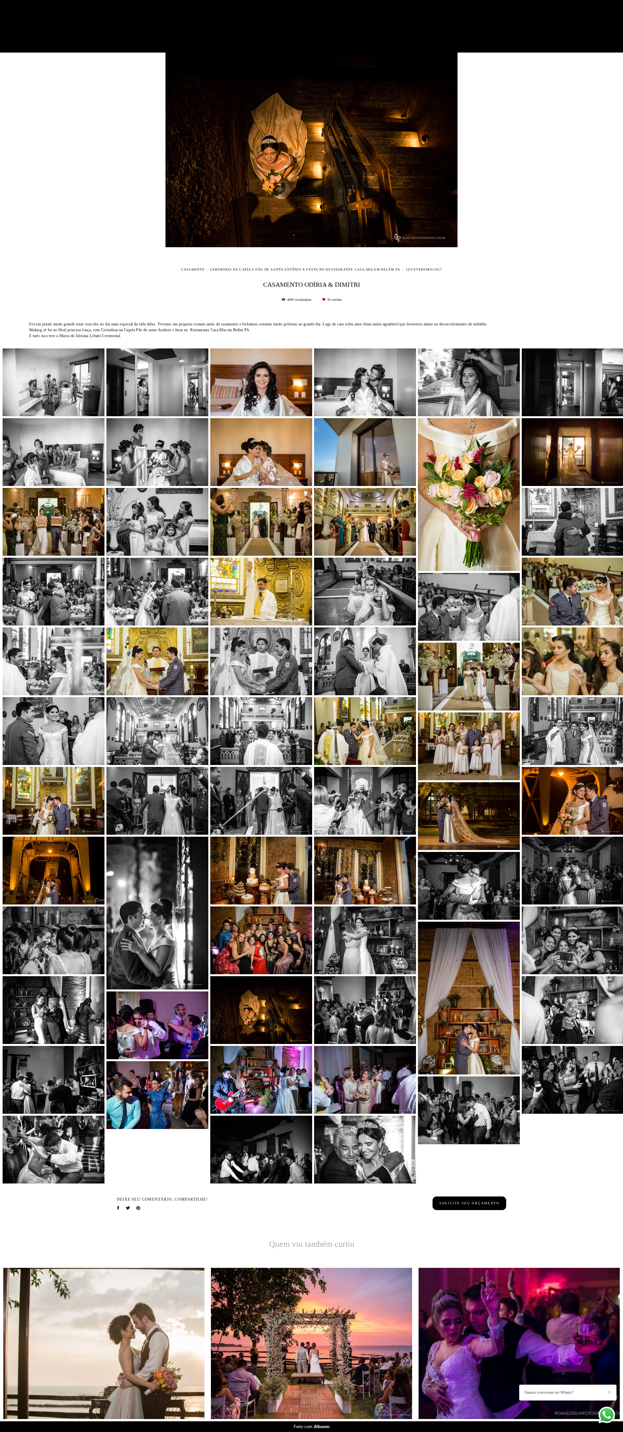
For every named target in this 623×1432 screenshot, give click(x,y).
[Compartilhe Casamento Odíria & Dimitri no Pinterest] (138, 1208)
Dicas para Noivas (385, 26)
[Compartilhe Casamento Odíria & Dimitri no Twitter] (128, 1208)
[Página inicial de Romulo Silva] (161, 26)
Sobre (454, 26)
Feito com (312, 1426)
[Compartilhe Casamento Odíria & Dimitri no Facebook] (118, 1208)
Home (256, 26)
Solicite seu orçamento (469, 1203)
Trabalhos (309, 26)
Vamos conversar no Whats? (548, 1392)
